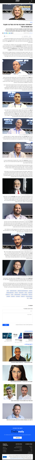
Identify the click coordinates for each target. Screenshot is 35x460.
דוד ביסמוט (22, 296)
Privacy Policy (5, 448)
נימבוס (26, 292)
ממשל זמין (8, 296)
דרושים (31, 447)
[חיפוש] (30, 2)
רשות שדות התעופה (17, 294)
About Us (4, 447)
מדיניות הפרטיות (30, 453)
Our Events (4, 451)
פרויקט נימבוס (21, 292)
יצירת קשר (30, 446)
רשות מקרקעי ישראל (24, 294)
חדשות (31, 22)
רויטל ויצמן (30, 294)
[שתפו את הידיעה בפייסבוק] (11, 33)
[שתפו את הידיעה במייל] (3, 33)
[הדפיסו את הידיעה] (13, 33)
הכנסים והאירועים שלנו (19, 446)
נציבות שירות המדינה (29, 296)
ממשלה (31, 298)
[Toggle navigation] (31, 1)
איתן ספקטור (30, 292)
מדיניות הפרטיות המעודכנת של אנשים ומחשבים (16, 458)
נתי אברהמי (12, 296)
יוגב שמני (16, 292)
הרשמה (17, 437)
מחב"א (12, 294)
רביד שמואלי (7, 294)
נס (27, 298)
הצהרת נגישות (30, 452)
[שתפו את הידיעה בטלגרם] (10, 33)
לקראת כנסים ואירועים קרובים (18, 450)
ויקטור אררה (18, 296)
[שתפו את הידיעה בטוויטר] (5, 33)
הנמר (31, 450)
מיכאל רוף (30, 290)
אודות (31, 449)
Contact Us (4, 450)
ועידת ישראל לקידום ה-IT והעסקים (22, 290)
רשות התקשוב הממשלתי (10, 292)
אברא (8, 290)
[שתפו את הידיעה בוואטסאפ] (8, 33)
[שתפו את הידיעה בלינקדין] (6, 33)
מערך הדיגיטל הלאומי (13, 290)
